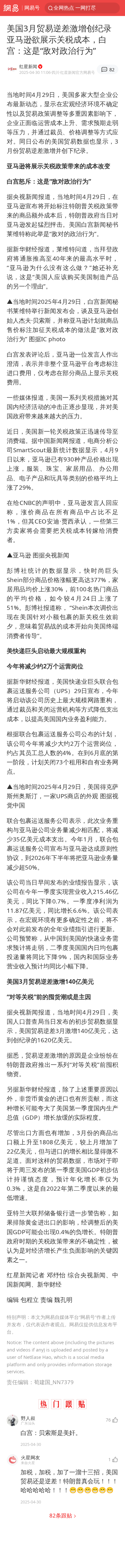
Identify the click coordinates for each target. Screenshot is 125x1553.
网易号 (32, 7)
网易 (11, 8)
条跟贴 (61, 1515)
